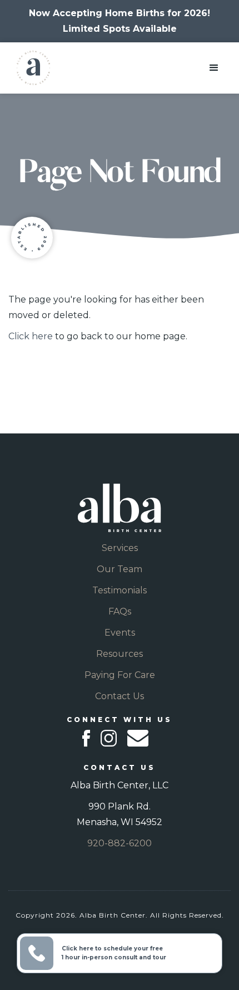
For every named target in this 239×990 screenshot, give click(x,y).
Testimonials (119, 590)
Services (120, 548)
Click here (30, 336)
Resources (119, 653)
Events (119, 632)
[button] (214, 68)
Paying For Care (119, 675)
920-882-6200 (119, 843)
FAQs (119, 611)
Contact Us (119, 696)
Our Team (119, 569)
